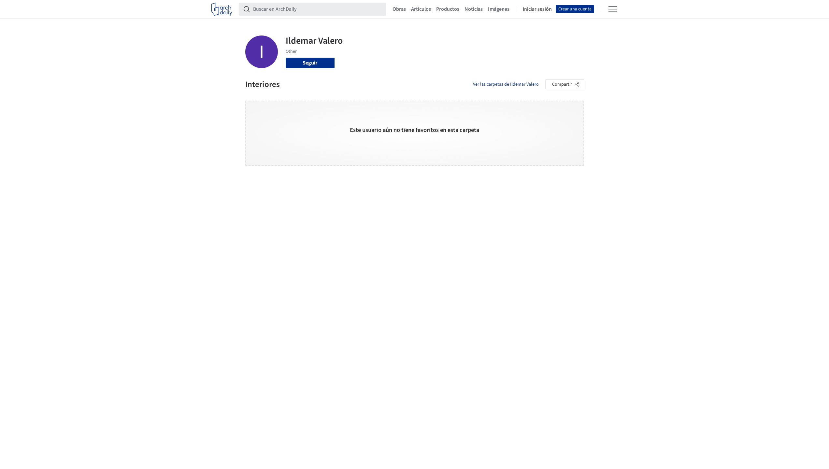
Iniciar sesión (537, 9)
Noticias (474, 9)
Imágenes (498, 9)
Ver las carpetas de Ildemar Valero (506, 84)
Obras (399, 9)
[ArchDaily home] (221, 9)
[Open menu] (612, 9)
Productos (447, 9)
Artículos (421, 9)
